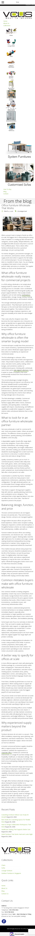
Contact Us (4, 894)
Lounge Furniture (6, 871)
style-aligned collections (21, 370)
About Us (6, 23)
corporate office (6, 752)
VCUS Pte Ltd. (24, 929)
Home (5, 21)
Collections (6, 25)
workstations (26, 295)
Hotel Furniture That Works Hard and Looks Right (17, 834)
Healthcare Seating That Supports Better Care (15, 829)
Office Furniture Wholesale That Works (15, 207)
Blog (4, 191)
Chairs (3, 865)
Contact (5, 194)
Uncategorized (22, 211)
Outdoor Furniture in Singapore (11, 873)
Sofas (3, 868)
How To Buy (7, 189)
